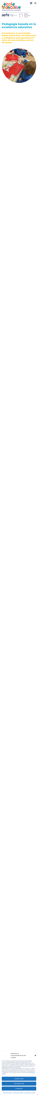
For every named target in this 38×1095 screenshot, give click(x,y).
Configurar (19, 1088)
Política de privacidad (18, 1092)
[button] (35, 1055)
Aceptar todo (19, 1078)
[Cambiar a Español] (31, 3)
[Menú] (35, 4)
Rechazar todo (19, 1083)
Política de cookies (7, 1092)
